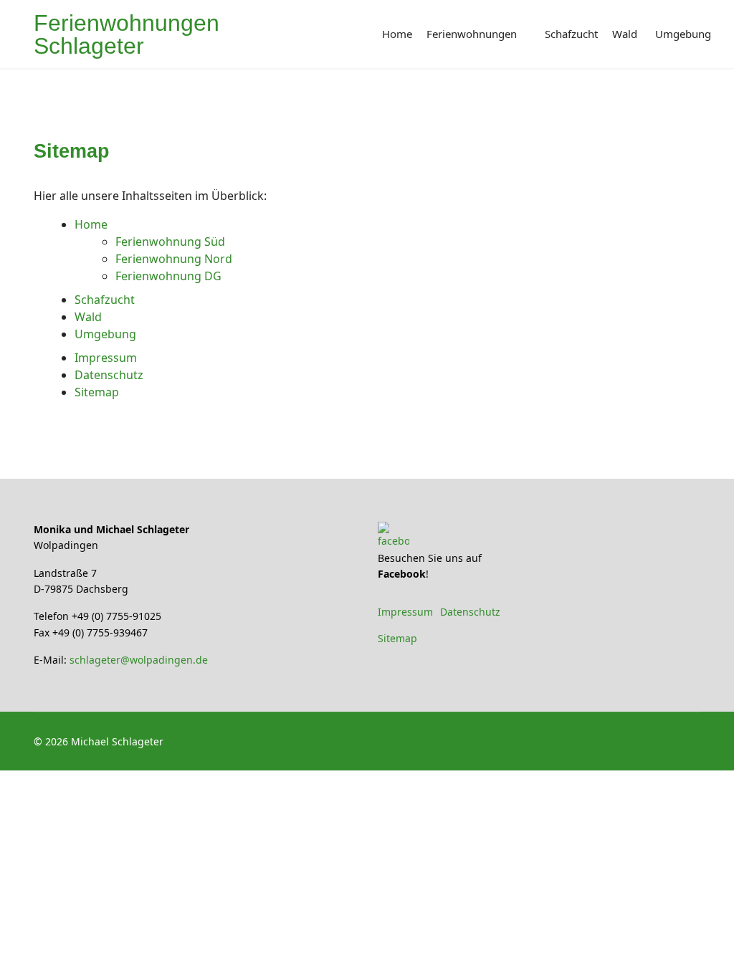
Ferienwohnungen (471, 34)
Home (397, 34)
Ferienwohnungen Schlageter (126, 34)
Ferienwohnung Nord (173, 259)
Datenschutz (109, 375)
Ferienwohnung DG (168, 276)
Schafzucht (571, 34)
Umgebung (683, 34)
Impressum (106, 358)
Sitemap (97, 392)
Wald (624, 34)
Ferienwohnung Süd (170, 241)
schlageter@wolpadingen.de (139, 660)
